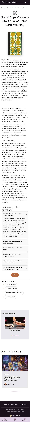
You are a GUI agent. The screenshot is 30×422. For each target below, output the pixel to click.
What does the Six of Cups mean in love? (12, 214)
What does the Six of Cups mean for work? (12, 255)
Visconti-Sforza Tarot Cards (14, 292)
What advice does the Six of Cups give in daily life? (12, 268)
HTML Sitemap (21, 411)
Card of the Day (15, 330)
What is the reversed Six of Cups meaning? (12, 242)
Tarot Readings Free (9, 2)
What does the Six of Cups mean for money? (12, 262)
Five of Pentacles (11, 284)
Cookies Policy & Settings (11, 411)
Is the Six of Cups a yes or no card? (13, 248)
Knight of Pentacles (12, 288)
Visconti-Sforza (16, 110)
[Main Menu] (25, 2)
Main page (3, 7)
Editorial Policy (9, 409)
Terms (15, 409)
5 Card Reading (10, 297)
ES (13, 415)
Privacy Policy (21, 409)
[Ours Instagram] (20, 415)
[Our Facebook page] (17, 415)
